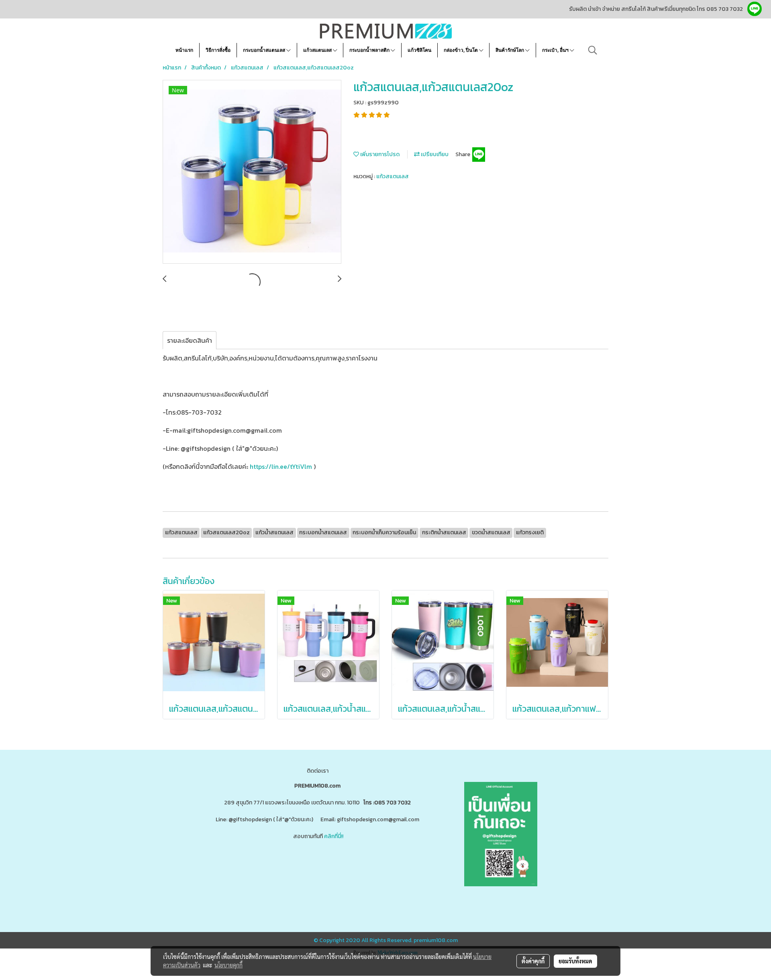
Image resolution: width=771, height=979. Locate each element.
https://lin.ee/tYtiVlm (281, 466)
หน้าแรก (184, 50)
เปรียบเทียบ (434, 154)
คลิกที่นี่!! (333, 836)
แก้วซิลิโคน (419, 50)
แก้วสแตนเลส (318, 50)
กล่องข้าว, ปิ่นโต (461, 50)
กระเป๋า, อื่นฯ (556, 50)
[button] (593, 50)
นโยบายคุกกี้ (228, 965)
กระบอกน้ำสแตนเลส (264, 50)
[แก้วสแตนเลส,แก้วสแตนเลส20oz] (252, 172)
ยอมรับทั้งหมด (575, 961)
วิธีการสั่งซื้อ (218, 50)
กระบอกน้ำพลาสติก (370, 50)
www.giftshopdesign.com (333, 868)
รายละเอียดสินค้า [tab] (189, 340)
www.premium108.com (395, 868)
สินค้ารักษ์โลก (510, 50)
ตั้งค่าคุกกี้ (533, 961)
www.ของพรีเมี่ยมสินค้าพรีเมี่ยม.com (254, 868)
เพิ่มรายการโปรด (379, 154)
